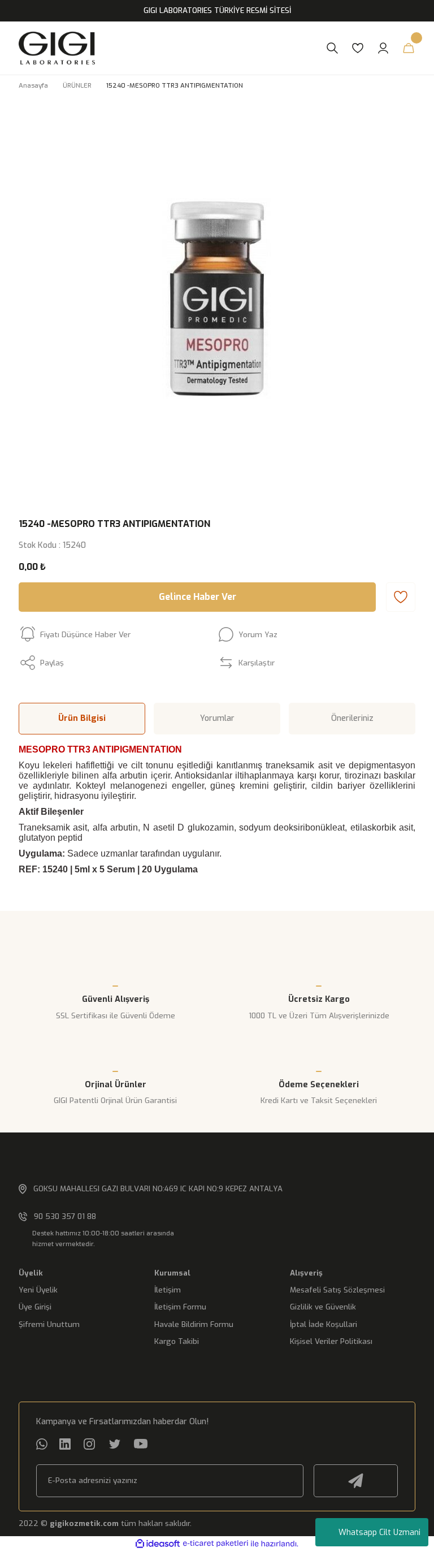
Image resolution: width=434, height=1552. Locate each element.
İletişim (167, 1290)
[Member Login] (383, 48)
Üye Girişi (35, 1307)
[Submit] (356, 1480)
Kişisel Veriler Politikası (331, 1341)
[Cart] (408, 48)
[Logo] (167, 48)
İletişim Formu (180, 1307)
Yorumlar (217, 718)
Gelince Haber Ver (197, 597)
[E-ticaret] (216, 1544)
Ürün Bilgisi (82, 718)
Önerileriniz (352, 718)
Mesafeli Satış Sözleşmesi (337, 1290)
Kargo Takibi (176, 1341)
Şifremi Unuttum (49, 1324)
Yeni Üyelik (38, 1290)
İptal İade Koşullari (323, 1324)
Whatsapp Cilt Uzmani (379, 1532)
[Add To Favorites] (400, 597)
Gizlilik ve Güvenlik (323, 1307)
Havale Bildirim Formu (193, 1324)
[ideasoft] (157, 1544)
